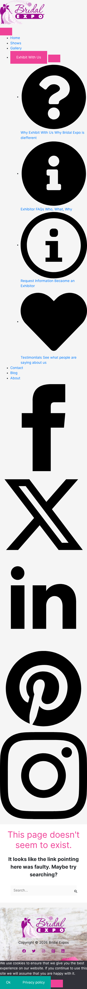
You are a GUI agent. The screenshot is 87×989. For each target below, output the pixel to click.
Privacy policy (34, 982)
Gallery (16, 48)
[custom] (43, 688)
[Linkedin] (63, 951)
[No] (57, 983)
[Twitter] (33, 951)
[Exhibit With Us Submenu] (54, 58)
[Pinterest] (53, 951)
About (15, 378)
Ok (8, 982)
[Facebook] (24, 951)
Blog (13, 373)
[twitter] (43, 514)
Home (15, 38)
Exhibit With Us (28, 57)
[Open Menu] (6, 31)
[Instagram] (43, 951)
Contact (16, 368)
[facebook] (43, 427)
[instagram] (43, 775)
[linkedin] (43, 601)
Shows (15, 43)
